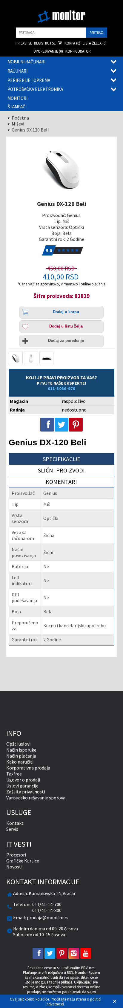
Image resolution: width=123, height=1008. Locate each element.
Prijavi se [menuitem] (24, 43)
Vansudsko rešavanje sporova (35, 798)
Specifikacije (61, 459)
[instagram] (73, 953)
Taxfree (14, 774)
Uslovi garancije (22, 786)
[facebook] (38, 953)
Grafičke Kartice (22, 861)
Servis (12, 829)
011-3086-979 (61, 388)
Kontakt (15, 823)
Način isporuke (21, 750)
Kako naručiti (19, 762)
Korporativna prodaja (28, 768)
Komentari (61, 481)
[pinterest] (61, 953)
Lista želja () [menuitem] (95, 43)
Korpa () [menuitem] (72, 43)
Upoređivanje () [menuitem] (48, 51)
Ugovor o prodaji (23, 780)
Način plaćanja (21, 756)
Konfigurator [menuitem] (78, 51)
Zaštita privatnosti (25, 792)
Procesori (16, 855)
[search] (51, 32)
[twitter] (49, 953)
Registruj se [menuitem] (45, 43)
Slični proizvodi (61, 470)
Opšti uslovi (18, 744)
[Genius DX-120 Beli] (62, 169)
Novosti (14, 867)
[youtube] (85, 953)
